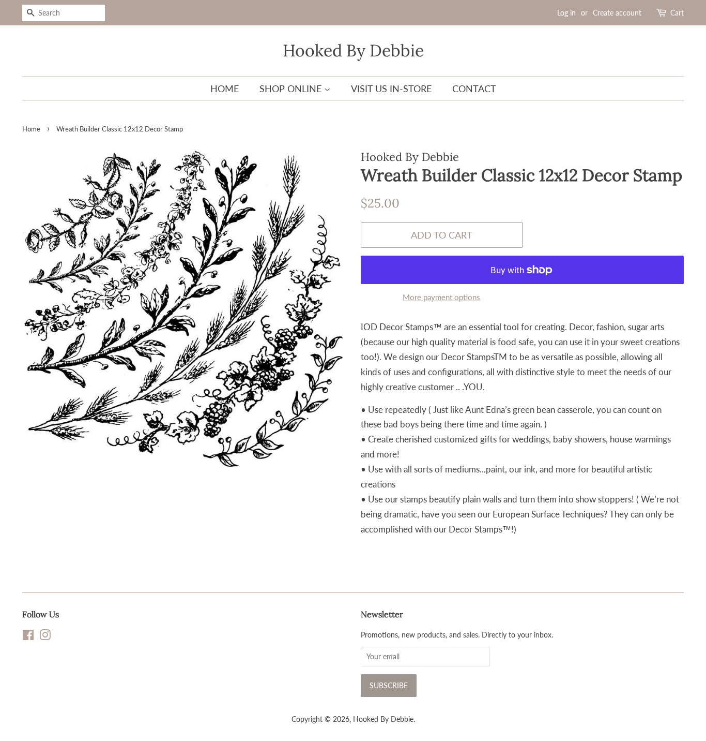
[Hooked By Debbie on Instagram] (45, 636)
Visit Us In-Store (391, 88)
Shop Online (291, 88)
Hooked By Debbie (353, 51)
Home (224, 88)
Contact (474, 88)
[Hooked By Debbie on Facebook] (28, 636)
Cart (677, 12)
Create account (617, 12)
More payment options (441, 297)
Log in (566, 12)
